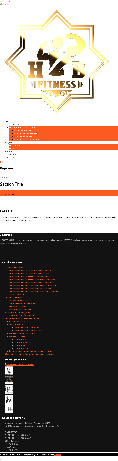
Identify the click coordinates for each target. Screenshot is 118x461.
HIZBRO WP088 (20, 345)
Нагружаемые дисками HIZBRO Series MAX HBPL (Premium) (32, 285)
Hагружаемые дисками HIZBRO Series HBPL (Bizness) (30, 288)
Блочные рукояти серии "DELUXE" (27, 327)
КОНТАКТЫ (9, 157)
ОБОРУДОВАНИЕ (12, 124)
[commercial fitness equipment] (9, 413)
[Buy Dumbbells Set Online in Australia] (19, 365)
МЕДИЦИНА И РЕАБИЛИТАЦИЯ (22, 127)
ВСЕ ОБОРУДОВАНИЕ (23, 130)
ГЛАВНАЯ (9, 121)
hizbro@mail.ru (10, 447)
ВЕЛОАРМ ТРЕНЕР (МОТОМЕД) (27, 139)
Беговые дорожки (16, 300)
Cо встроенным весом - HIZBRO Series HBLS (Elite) (29, 273)
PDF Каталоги (15, 145)
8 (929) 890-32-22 (11, 444)
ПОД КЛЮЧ (9, 142)
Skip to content (6, 1)
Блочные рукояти (16, 324)
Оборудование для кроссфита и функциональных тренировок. (30, 354)
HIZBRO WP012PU (21, 348)
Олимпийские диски (17, 336)
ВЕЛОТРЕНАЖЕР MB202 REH (26, 133)
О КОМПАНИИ (10, 154)
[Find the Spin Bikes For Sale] (9, 403)
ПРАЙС (12, 148)
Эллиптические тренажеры (20, 309)
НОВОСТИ (9, 151)
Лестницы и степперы (18, 306)
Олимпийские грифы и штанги (21, 333)
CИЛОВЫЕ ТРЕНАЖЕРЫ (14, 267)
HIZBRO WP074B (20, 342)
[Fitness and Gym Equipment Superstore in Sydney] (9, 374)
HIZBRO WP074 (20, 339)
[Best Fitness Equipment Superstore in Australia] (9, 384)
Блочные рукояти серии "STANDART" (28, 330)
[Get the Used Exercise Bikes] (9, 393)
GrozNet (57, 455)
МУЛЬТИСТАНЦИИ (16, 294)
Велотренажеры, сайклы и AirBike (22, 303)
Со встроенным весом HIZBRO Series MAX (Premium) (30, 276)
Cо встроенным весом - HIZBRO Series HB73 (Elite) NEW (31, 270)
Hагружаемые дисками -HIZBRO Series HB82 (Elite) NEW (31, 282)
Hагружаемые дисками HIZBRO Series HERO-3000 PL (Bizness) (33, 291)
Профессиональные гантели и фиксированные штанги (30, 351)
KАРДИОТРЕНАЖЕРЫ (13, 297)
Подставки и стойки (17, 321)
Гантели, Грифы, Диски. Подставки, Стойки (22, 318)
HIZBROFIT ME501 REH (23, 136)
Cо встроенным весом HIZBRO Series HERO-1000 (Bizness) (32, 279)
